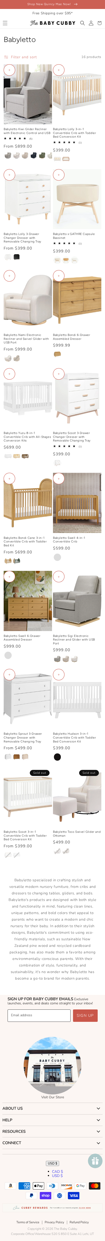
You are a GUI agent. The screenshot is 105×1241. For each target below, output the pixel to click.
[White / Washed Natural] (57, 159)
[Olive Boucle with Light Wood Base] (42, 155)
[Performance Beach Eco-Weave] (25, 155)
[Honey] (57, 354)
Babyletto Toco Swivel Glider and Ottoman (77, 833)
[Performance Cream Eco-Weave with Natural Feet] (57, 851)
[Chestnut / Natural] (16, 757)
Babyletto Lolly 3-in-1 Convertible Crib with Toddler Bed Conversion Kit (74, 132)
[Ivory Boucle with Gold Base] (50, 155)
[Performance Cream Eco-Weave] (16, 155)
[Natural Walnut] (25, 456)
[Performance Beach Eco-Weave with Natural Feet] (66, 851)
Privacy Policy (54, 1222)
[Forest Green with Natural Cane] (16, 561)
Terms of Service (27, 1222)
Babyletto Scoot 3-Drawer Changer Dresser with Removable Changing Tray (72, 436)
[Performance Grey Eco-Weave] (8, 155)
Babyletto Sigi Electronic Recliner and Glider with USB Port (74, 639)
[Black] (57, 757)
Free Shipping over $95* (52, 13)
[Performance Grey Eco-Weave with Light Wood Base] (57, 659)
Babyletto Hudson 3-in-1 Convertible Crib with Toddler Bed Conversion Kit (74, 737)
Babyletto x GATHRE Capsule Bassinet (74, 236)
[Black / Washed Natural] (16, 257)
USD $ (52, 1163)
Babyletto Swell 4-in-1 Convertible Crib (69, 539)
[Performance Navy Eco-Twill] (33, 155)
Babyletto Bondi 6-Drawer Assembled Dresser (71, 337)
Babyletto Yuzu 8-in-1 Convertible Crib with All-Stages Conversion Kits (27, 436)
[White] (8, 456)
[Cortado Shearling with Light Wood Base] (16, 358)
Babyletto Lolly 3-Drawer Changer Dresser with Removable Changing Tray (22, 237)
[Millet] (57, 260)
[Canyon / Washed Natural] (66, 159)
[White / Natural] (8, 257)
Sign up (85, 1015)
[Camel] (66, 260)
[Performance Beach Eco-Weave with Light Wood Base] (66, 659)
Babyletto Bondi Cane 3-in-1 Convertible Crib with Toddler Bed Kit (25, 541)
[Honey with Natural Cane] (8, 561)
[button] (5, 23)
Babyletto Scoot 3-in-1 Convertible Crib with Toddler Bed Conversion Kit (25, 835)
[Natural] (16, 456)
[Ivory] (74, 260)
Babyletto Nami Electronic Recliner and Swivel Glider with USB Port (26, 338)
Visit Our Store (52, 1097)
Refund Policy (79, 1222)
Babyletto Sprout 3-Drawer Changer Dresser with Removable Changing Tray (23, 737)
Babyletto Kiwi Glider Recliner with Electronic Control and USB (27, 131)
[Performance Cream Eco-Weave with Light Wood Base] (8, 358)
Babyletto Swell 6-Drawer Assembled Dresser (22, 637)
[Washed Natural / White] (25, 757)
